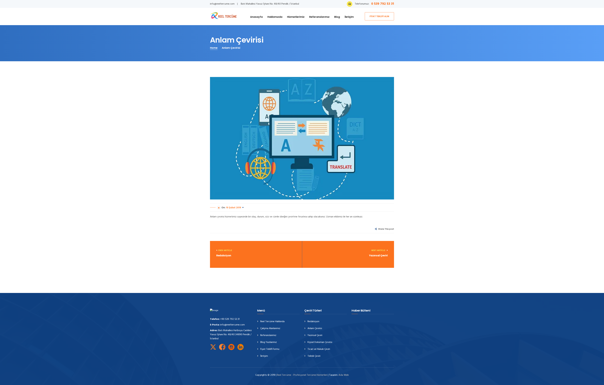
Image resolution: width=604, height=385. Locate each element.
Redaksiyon (223, 255)
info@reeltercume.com (222, 4)
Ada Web (343, 375)
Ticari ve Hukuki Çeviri (319, 349)
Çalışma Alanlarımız (270, 328)
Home (214, 48)
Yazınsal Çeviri (378, 255)
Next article (378, 250)
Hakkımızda (274, 17)
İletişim (349, 17)
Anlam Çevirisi (315, 328)
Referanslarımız (319, 17)
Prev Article (225, 250)
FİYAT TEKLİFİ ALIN (379, 16)
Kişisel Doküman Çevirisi (320, 342)
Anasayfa (256, 17)
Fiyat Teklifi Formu (269, 349)
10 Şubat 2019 (233, 208)
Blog (337, 17)
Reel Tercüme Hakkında (272, 322)
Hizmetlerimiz (296, 17)
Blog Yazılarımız (268, 342)
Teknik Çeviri (314, 356)
